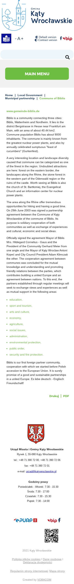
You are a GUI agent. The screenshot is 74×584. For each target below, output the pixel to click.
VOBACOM (44, 579)
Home (9, 95)
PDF (66, 396)
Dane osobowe (52, 559)
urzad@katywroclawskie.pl (41, 471)
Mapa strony (57, 571)
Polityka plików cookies (26, 559)
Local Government (30, 95)
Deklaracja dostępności (37, 562)
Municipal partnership (20, 98)
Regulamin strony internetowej (29, 571)
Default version (47, 37)
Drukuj (54, 396)
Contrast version (47, 40)
